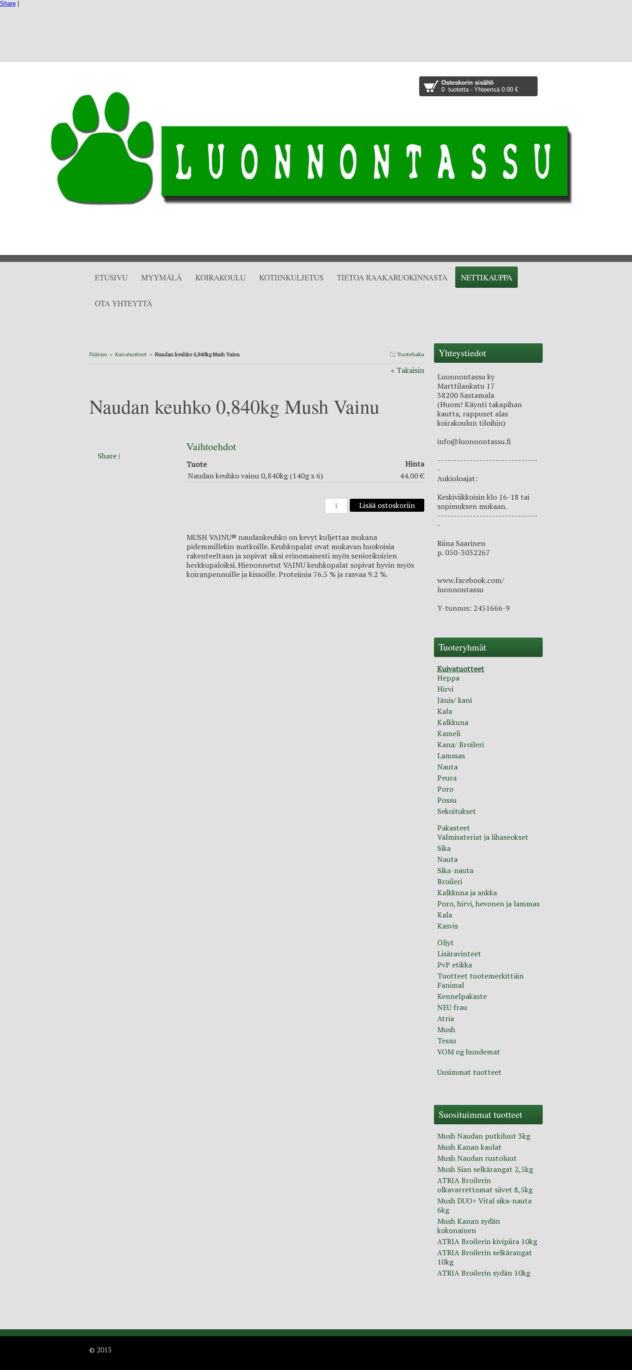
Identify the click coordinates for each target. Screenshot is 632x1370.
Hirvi (445, 689)
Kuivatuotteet (131, 354)
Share (8, 3)
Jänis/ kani (454, 700)
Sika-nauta (455, 870)
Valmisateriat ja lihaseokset (482, 837)
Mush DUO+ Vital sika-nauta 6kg (484, 1205)
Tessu (446, 1040)
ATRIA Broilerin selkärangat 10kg (484, 1257)
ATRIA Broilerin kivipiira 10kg (487, 1241)
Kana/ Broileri (460, 744)
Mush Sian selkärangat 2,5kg (485, 1169)
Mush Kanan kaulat (469, 1147)
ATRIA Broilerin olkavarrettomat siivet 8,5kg (485, 1185)
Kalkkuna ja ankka (467, 892)
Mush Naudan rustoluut (477, 1158)
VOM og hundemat (468, 1052)
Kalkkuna (452, 722)
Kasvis (447, 926)
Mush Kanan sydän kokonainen (468, 1225)
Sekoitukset (456, 811)
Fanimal (450, 985)
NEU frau (452, 1007)
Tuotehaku (410, 354)
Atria (445, 1018)
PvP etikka (454, 965)
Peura (447, 778)
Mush (446, 1029)
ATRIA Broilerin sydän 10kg (483, 1273)
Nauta (447, 767)
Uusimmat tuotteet (469, 1072)
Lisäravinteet (459, 953)
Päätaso (98, 354)
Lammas (451, 755)
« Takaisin (407, 370)
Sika (444, 848)
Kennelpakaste (462, 996)
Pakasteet (453, 828)
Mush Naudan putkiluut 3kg (483, 1136)
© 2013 (100, 1349)
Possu (447, 800)
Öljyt (445, 942)
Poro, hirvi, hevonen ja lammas (488, 904)
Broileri (449, 881)
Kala (444, 711)
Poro (445, 789)
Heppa (448, 678)
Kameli (448, 733)
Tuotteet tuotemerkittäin (480, 976)
